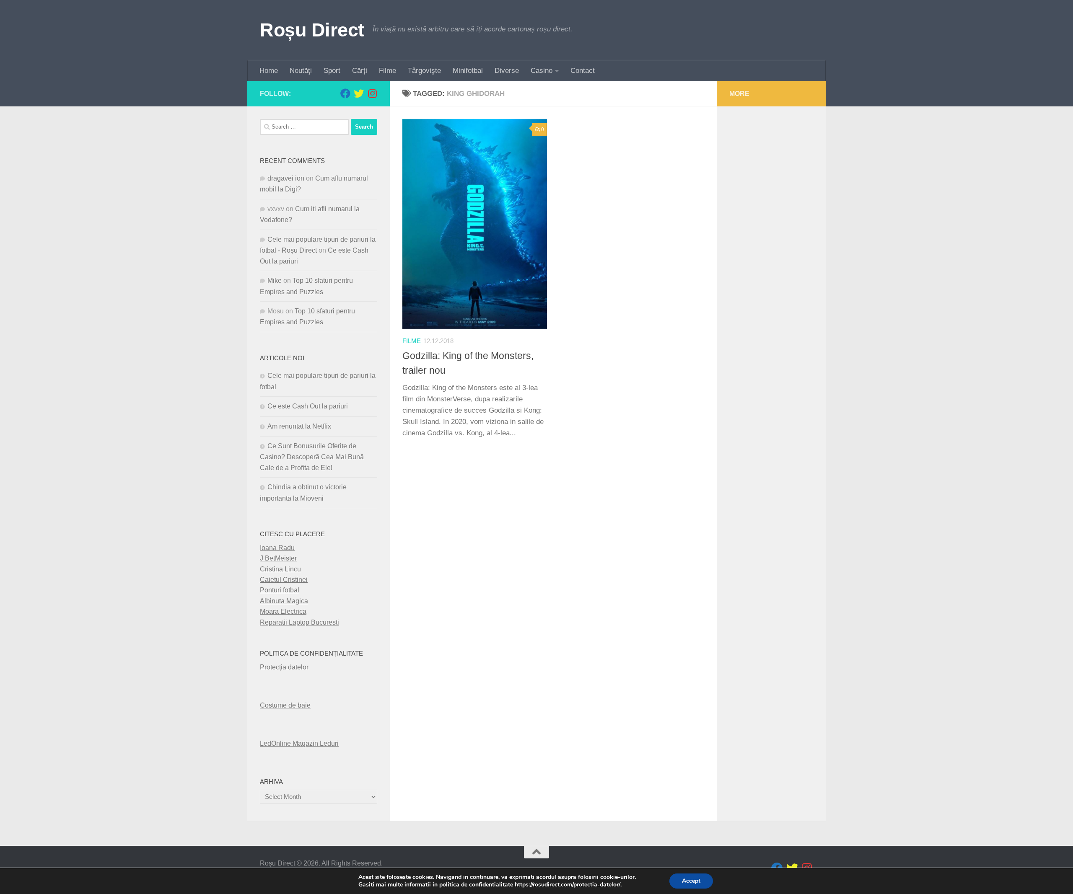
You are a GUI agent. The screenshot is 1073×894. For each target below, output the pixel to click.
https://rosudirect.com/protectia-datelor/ (567, 885)
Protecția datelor (284, 667)
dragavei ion (285, 178)
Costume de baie (285, 705)
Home (268, 71)
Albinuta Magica (284, 601)
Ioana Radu (277, 547)
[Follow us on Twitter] (359, 93)
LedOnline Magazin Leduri (299, 743)
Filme (387, 71)
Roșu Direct (312, 30)
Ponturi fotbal (279, 590)
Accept (691, 881)
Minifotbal (468, 71)
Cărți (359, 71)
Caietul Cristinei (284, 579)
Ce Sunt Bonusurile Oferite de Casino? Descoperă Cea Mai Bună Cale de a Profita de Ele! (312, 456)
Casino (541, 71)
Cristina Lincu (280, 569)
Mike (274, 280)
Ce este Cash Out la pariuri (307, 406)
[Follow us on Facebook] (345, 93)
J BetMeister (278, 558)
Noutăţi (301, 71)
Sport (332, 71)
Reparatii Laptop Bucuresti (299, 622)
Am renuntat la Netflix (299, 426)
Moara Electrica (283, 611)
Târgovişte (424, 71)
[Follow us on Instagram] (372, 93)
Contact (582, 71)
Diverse (507, 71)
